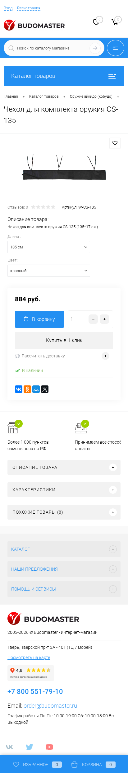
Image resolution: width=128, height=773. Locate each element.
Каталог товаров (33, 76)
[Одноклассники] (27, 389)
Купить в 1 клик (64, 340)
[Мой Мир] (36, 389)
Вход (8, 8)
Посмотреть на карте (28, 657)
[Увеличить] (64, 167)
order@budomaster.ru (50, 705)
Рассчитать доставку (43, 355)
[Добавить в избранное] (115, 143)
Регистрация (28, 8)
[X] (44, 389)
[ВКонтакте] (18, 389)
